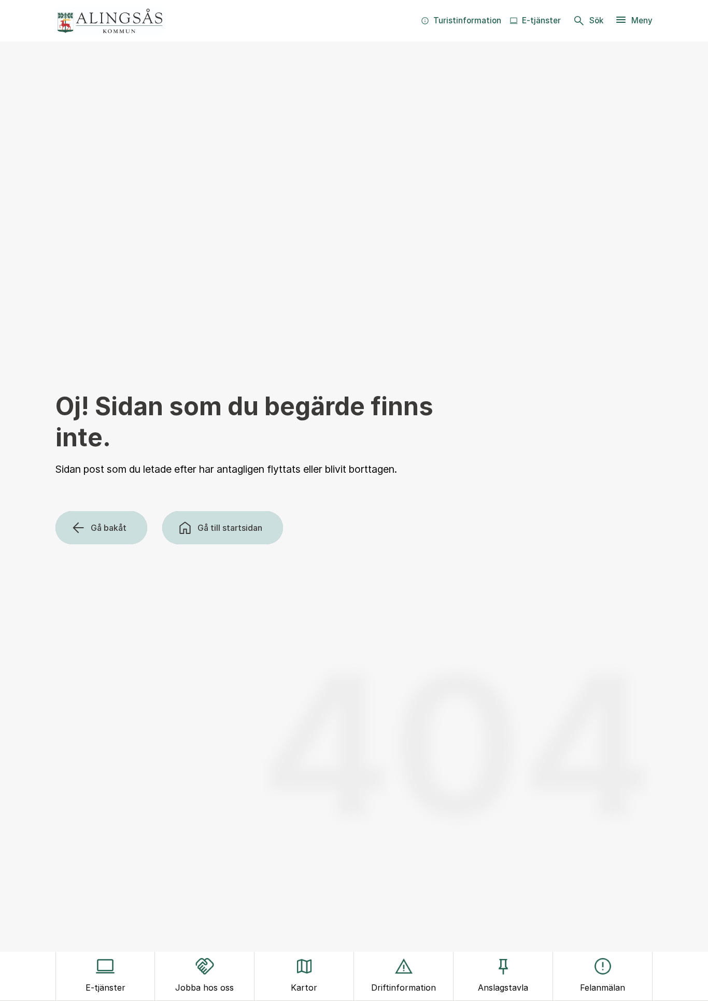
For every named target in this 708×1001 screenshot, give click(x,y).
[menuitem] (461, 20)
